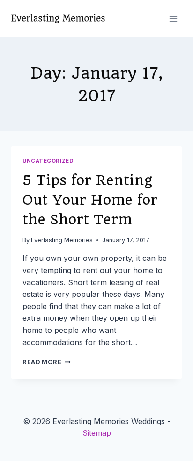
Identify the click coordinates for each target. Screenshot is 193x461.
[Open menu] (173, 18)
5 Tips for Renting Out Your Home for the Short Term (89, 200)
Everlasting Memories (62, 240)
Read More (46, 362)
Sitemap (96, 433)
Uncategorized (48, 161)
